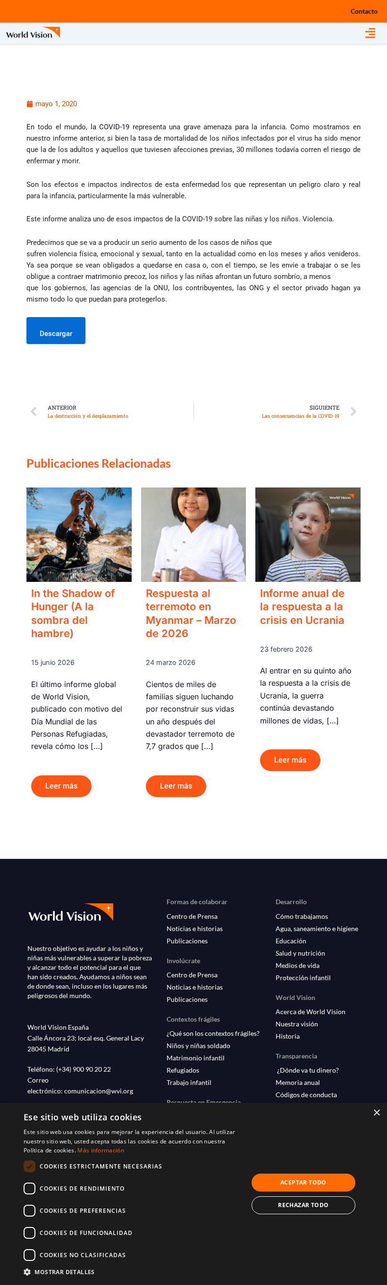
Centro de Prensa (192, 916)
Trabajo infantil (189, 1082)
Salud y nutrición (300, 953)
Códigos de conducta (306, 1095)
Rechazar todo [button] (303, 1205)
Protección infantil (303, 978)
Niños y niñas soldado (198, 1045)
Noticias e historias (195, 928)
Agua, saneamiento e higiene (317, 928)
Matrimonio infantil (196, 1058)
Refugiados (183, 1070)
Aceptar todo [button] (303, 1182)
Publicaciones (187, 941)
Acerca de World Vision (310, 1012)
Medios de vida (298, 965)
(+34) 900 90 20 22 (83, 1069)
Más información (100, 1150)
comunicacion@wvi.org (98, 1091)
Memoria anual (298, 1082)
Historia (288, 1036)
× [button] (376, 1113)
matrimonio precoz (115, 276)
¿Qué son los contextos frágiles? (213, 1033)
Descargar (56, 333)
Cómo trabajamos (302, 916)
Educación (291, 941)
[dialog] (193, 1194)
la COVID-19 (110, 127)
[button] (376, 33)
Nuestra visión (297, 1024)
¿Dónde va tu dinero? (307, 1070)
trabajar (319, 265)
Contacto (364, 11)
